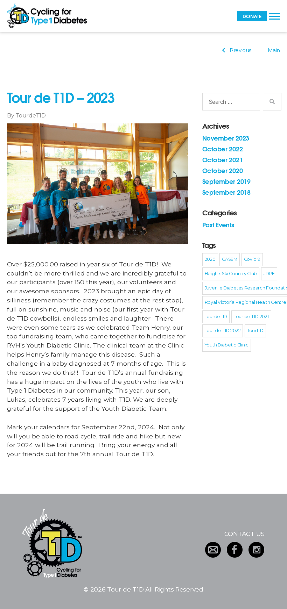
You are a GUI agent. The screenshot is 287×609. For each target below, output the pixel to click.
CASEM (229, 259)
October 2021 (222, 159)
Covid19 (252, 259)
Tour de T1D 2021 (251, 316)
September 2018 (226, 192)
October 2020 (222, 170)
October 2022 (222, 148)
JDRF (269, 273)
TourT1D (255, 330)
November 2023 (226, 138)
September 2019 (226, 181)
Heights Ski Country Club (231, 273)
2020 (210, 259)
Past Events (218, 224)
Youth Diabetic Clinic (226, 345)
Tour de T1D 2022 (223, 330)
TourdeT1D (30, 115)
